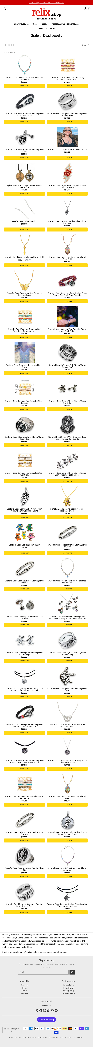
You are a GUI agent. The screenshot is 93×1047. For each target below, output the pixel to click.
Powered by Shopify (29, 1037)
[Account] (85, 8)
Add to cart (24, 86)
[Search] (4, 8)
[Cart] (89, 8)
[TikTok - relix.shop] (48, 1010)
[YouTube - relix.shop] (52, 1010)
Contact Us (46, 1006)
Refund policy (42, 1037)
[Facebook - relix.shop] (40, 1010)
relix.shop (18, 1037)
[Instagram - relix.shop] (44, 1010)
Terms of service (65, 1037)
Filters (83, 45)
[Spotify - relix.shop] (56, 1010)
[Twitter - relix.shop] (36, 1010)
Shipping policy (78, 1037)
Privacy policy (53, 1037)
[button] (5, 45)
